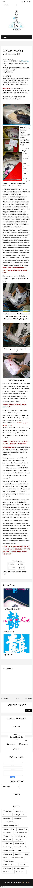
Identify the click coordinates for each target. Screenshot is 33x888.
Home (4, 1)
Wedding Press (7, 843)
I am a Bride (25, 883)
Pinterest (12, 744)
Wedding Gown (7, 811)
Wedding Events (7, 836)
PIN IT (21, 568)
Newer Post (4, 698)
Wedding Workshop (8, 850)
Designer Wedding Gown (10, 825)
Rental (26, 854)
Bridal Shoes (23, 865)
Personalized (17, 818)
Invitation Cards (8, 59)
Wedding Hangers (8, 861)
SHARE (12, 564)
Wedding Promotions (20, 815)
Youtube (18, 749)
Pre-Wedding (7, 847)
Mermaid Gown (22, 829)
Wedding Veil (7, 840)
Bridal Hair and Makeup (10, 865)
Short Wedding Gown (17, 857)
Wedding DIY (17, 840)
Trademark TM (9, 632)
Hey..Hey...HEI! (8, 655)
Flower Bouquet (19, 843)
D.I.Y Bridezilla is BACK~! (12, 609)
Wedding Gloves (8, 872)
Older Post (28, 698)
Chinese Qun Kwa (19, 868)
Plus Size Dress (20, 872)
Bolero (19, 850)
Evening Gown (7, 832)
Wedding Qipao (20, 836)
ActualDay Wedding (8, 822)
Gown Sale (18, 854)
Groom (5, 857)
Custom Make (19, 811)
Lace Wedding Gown (21, 832)
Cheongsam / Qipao (9, 829)
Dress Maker (7, 815)
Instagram (24, 744)
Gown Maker (7, 818)
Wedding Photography (20, 847)
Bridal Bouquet (7, 854)
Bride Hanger (7, 868)
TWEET (21, 564)
